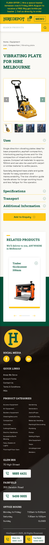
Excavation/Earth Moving (9, 437)
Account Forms (9, 379)
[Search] (45, 28)
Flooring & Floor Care (11, 450)
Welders (32, 452)
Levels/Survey (34, 417)
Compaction (14, 45)
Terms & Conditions (11, 387)
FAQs (5, 391)
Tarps (31, 444)
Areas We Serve (10, 375)
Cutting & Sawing (9, 428)
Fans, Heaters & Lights (9, 444)
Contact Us (8, 383)
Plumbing (32, 428)
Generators (33, 409)
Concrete (7, 424)
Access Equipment (10, 405)
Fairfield (37, 538)
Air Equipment (8, 409)
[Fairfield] (28, 539)
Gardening (33, 405)
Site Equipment (35, 440)
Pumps (31, 432)
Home (5, 42)
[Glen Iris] (7, 539)
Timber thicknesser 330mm (20, 267)
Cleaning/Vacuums (10, 417)
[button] (42, 99)
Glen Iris (16, 538)
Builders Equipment (11, 413)
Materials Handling (36, 420)
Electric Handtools (10, 432)
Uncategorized (35, 448)
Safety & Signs (34, 436)
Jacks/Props (33, 413)
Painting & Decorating (37, 424)
